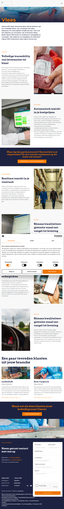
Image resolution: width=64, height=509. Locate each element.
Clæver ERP (18, 478)
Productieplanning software (10, 499)
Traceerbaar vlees (23, 500)
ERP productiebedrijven (9, 496)
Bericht (37, 470)
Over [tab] (53, 240)
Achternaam (52, 444)
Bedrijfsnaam (39, 451)
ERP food (28, 494)
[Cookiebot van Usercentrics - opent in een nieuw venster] (55, 236)
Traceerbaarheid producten (26, 497)
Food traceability (27, 504)
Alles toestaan (52, 271)
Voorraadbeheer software (9, 500)
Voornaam (38, 444)
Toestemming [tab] (11, 240)
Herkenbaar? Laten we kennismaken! (32, 161)
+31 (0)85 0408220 (16, 460)
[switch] (24, 265)
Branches (17, 483)
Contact (17, 485)
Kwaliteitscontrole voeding (9, 497)
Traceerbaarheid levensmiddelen (11, 504)
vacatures (20, 491)
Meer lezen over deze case (10, 397)
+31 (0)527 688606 (14, 457)
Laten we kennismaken (32, 414)
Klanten (16, 480)
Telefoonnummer (40, 464)
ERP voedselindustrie (18, 494)
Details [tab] (32, 240)
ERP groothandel (6, 494)
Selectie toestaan (32, 271)
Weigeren (11, 271)
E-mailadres (38, 457)
